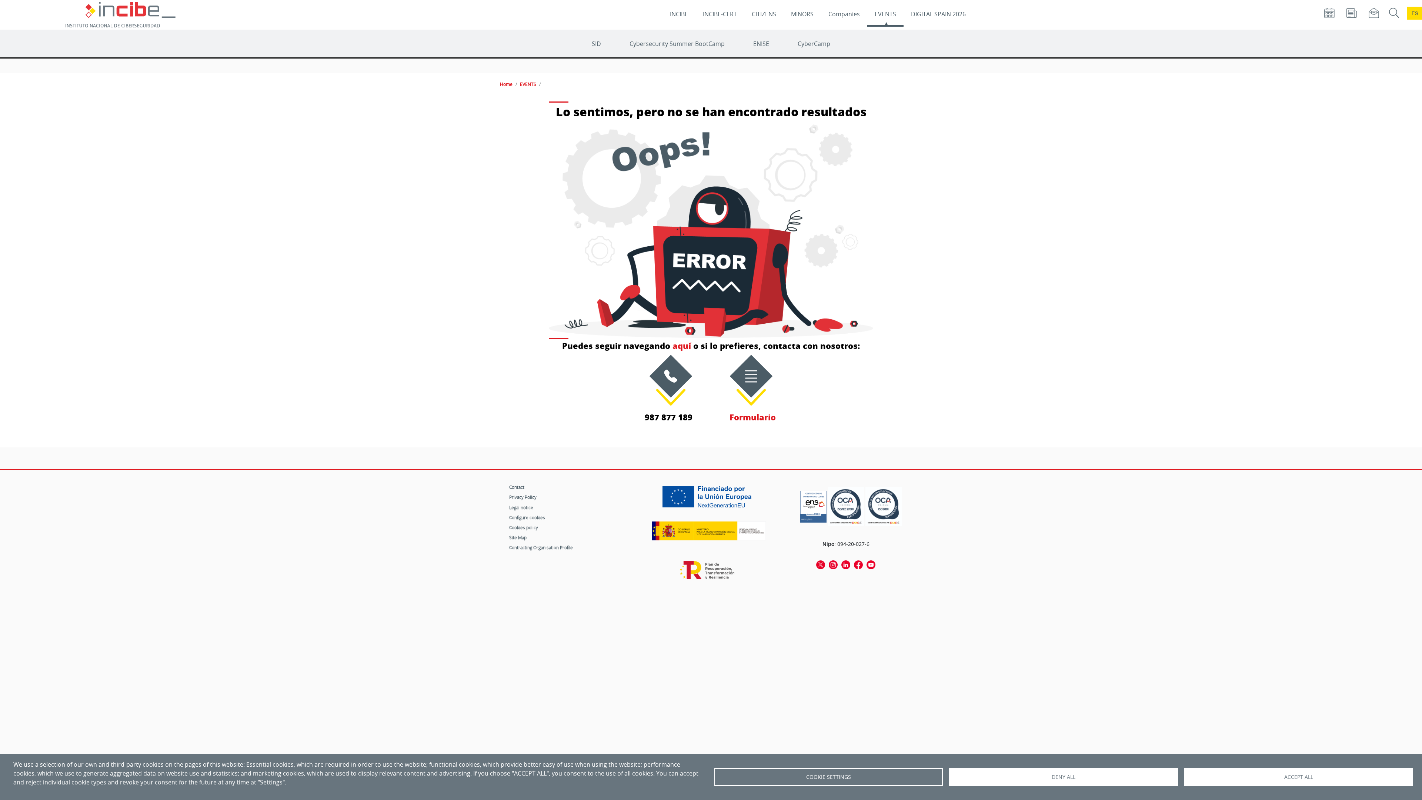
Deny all (1063, 777)
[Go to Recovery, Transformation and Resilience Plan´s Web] (709, 573)
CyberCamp (814, 44)
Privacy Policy (523, 497)
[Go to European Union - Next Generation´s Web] (708, 499)
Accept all (1298, 777)
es (1415, 13)
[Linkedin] (845, 564)
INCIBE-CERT (720, 14)
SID (596, 44)
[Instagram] (833, 564)
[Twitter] (820, 564)
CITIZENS (764, 14)
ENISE (761, 44)
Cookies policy (523, 527)
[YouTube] (871, 564)
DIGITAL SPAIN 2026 (938, 14)
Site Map (518, 537)
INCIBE (679, 14)
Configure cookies (527, 517)
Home (506, 84)
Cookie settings (828, 777)
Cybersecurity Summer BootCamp (677, 44)
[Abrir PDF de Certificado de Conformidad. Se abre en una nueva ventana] (813, 505)
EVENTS (885, 14)
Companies (844, 14)
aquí (681, 345)
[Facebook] (858, 564)
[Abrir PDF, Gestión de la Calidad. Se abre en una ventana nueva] (883, 506)
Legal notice (521, 507)
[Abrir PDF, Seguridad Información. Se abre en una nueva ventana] (846, 506)
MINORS (802, 14)
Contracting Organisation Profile (541, 547)
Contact (516, 487)
